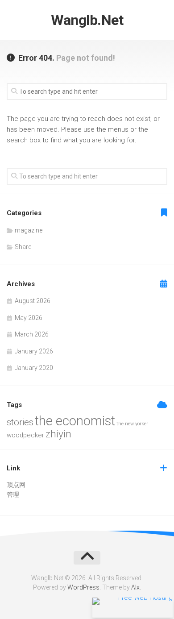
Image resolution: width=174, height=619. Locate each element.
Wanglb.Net (87, 20)
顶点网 (16, 484)
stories (20, 422)
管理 (13, 494)
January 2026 (34, 351)
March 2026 (32, 334)
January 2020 (34, 367)
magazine (28, 230)
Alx (135, 587)
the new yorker (132, 424)
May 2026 (28, 317)
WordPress (83, 587)
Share (23, 246)
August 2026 (32, 300)
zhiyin (58, 434)
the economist (75, 420)
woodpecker (25, 435)
